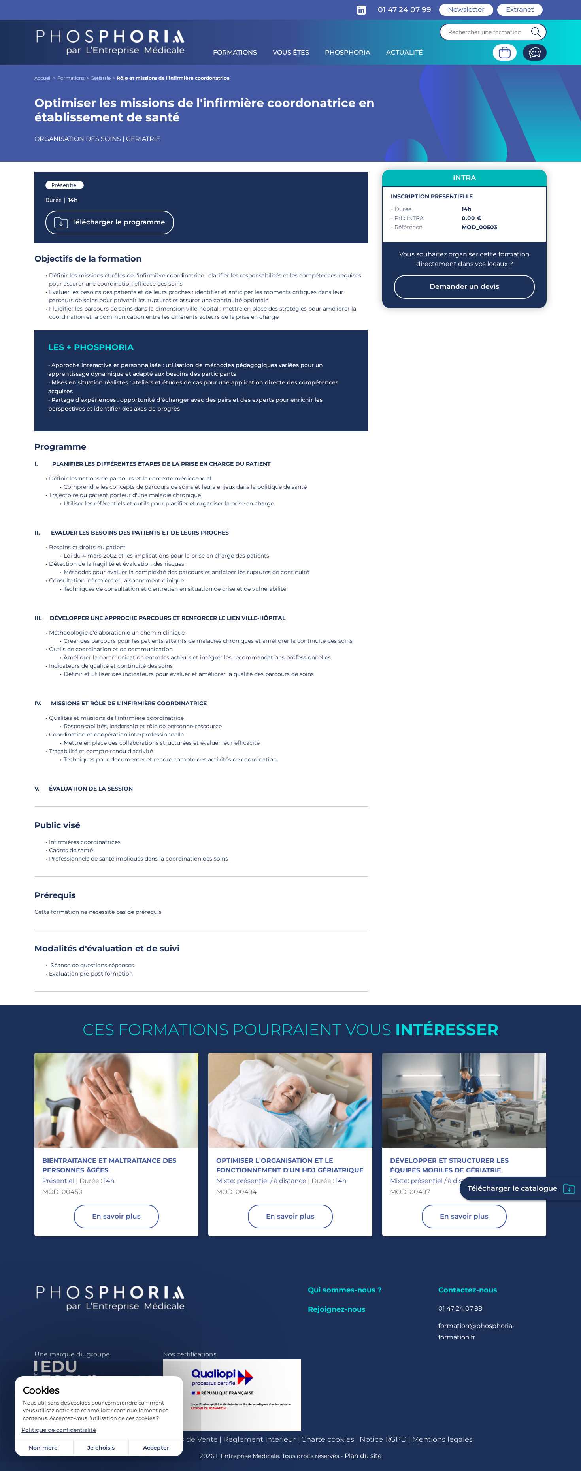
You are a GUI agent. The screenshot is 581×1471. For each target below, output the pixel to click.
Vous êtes (291, 52)
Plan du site (363, 1456)
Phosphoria (347, 52)
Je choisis (101, 1447)
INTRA (464, 177)
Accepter (156, 1447)
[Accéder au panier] (505, 52)
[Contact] (535, 52)
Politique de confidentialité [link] (58, 1430)
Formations (235, 52)
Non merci (44, 1447)
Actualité (404, 52)
